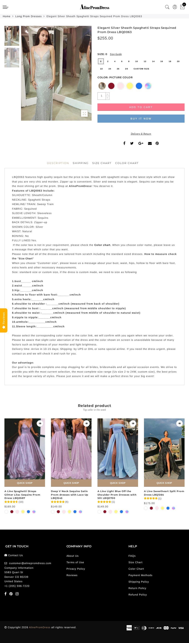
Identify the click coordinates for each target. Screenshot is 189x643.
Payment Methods (140, 575)
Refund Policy (137, 594)
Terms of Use (75, 562)
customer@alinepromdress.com (30, 563)
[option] (56, 73)
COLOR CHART (127, 163)
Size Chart (101, 163)
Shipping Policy (138, 581)
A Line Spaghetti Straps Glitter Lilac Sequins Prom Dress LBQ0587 (22, 494)
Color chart (102, 244)
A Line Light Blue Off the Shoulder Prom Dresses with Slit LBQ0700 (116, 494)
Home (7, 16)
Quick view (40, 423)
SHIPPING (81, 163)
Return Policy (137, 588)
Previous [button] (27, 75)
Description (58, 163)
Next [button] (80, 75)
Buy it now (141, 118)
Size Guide (116, 54)
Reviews (72, 575)
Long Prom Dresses (28, 16)
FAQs (132, 555)
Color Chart (136, 568)
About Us (72, 555)
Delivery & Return (141, 133)
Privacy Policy (75, 568)
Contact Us (15, 555)
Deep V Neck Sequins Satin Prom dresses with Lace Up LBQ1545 (69, 494)
